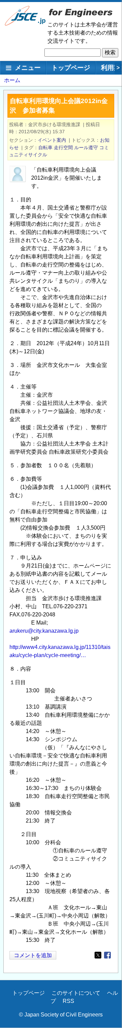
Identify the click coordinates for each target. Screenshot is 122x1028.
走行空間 (63, 147)
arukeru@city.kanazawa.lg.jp (44, 631)
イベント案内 (52, 140)
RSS (68, 1001)
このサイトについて (76, 993)
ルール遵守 (86, 147)
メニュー (28, 67)
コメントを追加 (33, 955)
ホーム (12, 80)
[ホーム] (25, 24)
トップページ (71, 67)
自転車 (45, 147)
